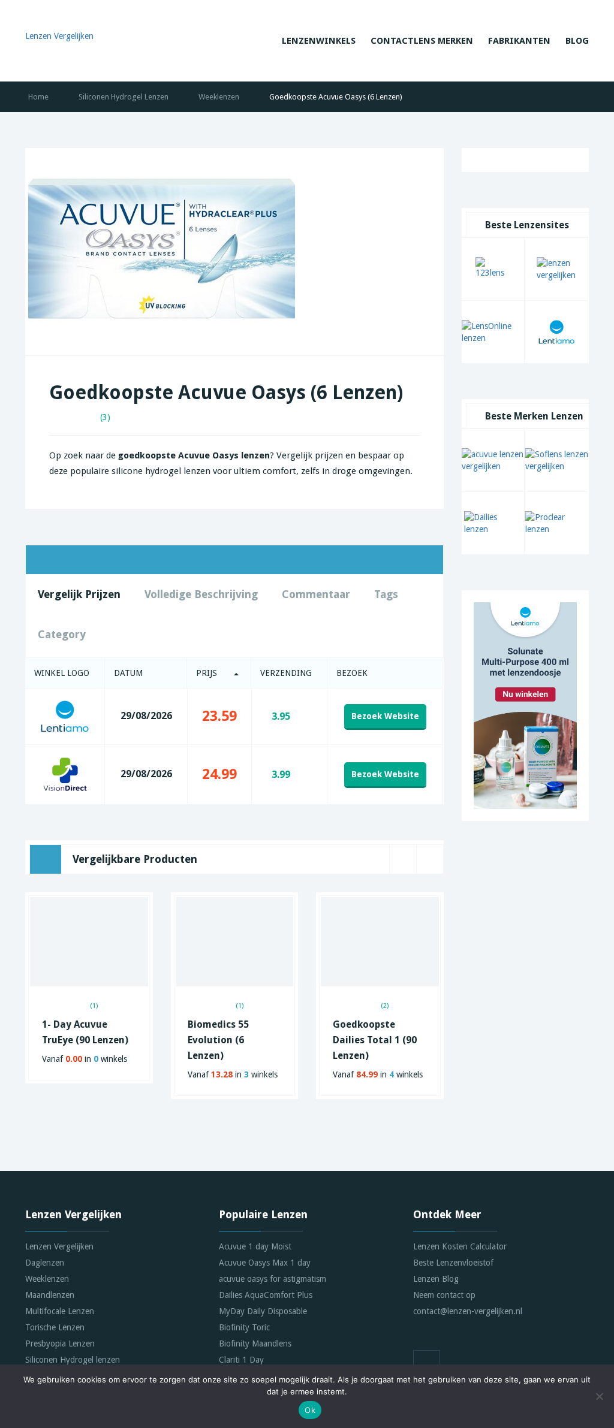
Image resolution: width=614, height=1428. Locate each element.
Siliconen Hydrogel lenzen (72, 1359)
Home (38, 96)
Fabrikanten (519, 40)
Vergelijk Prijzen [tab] (79, 594)
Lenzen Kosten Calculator (460, 1246)
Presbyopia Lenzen (60, 1343)
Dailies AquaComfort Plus (265, 1295)
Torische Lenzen (55, 1327)
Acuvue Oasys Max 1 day (265, 1262)
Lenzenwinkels (319, 40)
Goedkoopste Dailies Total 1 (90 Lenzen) (375, 1040)
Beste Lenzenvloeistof (453, 1262)
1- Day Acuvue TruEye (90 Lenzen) (85, 1032)
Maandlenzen (49, 1295)
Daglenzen (44, 1262)
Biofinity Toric (244, 1327)
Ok (310, 1410)
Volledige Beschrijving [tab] (201, 594)
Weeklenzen (218, 96)
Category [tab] (62, 634)
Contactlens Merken (422, 40)
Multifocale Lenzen (59, 1311)
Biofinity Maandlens (255, 1343)
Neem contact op (444, 1295)
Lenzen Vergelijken (59, 1246)
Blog (577, 40)
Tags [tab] (386, 594)
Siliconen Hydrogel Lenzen (123, 96)
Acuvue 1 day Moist (255, 1246)
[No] (599, 1396)
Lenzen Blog (436, 1279)
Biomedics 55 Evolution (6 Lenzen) (218, 1040)
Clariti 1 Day (241, 1359)
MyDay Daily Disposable (263, 1311)
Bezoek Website (385, 716)
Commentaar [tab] (316, 594)
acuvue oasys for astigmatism (272, 1279)
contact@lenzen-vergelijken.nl (467, 1311)
